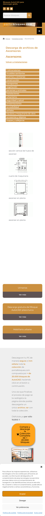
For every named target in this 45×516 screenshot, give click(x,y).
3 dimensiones (13, 70)
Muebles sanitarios (15, 73)
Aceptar (22, 493)
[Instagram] (4, 8)
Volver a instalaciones (16, 62)
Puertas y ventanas (15, 77)
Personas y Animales (16, 90)
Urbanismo (11, 97)
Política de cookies (9, 513)
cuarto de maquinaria (18, 176)
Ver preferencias (22, 507)
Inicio (8, 39)
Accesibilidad (12, 107)
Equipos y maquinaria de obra (21, 114)
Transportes (12, 83)
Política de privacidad (25, 513)
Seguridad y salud (15, 100)
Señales (10, 110)
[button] (41, 467)
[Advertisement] (22, 252)
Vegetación (11, 87)
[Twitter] (11, 8)
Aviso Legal (38, 513)
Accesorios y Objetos (16, 117)
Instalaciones (17, 39)
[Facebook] (7, 8)
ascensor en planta (17, 198)
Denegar (22, 500)
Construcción (12, 80)
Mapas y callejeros (15, 120)
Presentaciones (13, 104)
